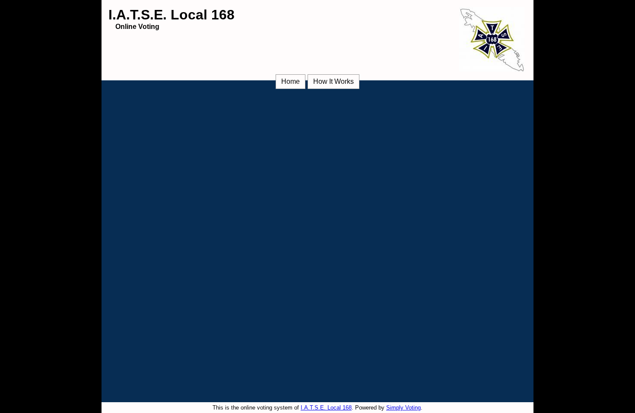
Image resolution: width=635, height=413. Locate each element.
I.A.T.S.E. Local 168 (326, 407)
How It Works (333, 81)
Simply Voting (403, 407)
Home (290, 81)
